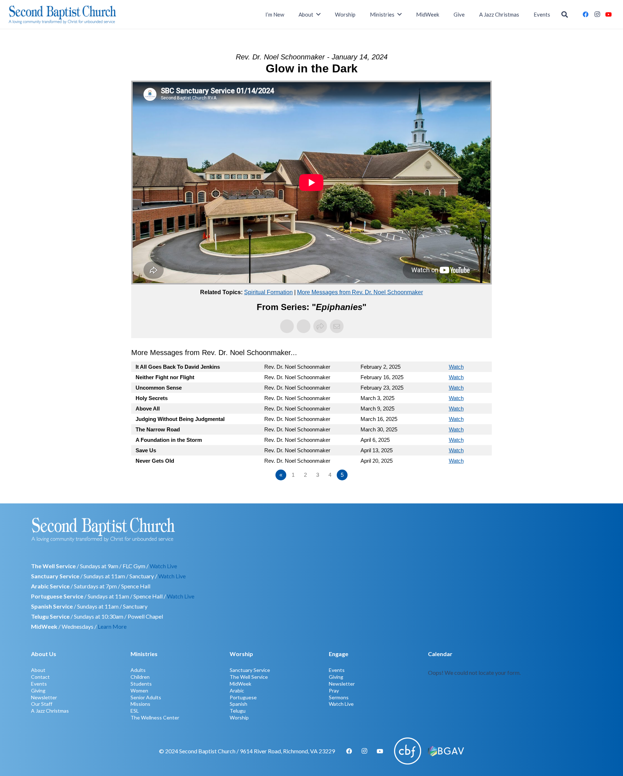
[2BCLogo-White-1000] (311, 529)
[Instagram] (597, 14)
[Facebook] (585, 14)
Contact (40, 677)
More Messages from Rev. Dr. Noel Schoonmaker (360, 292)
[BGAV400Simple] (446, 751)
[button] (564, 14)
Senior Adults (146, 697)
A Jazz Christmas (50, 711)
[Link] (510, 684)
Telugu (238, 711)
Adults (138, 670)
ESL (135, 711)
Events (39, 684)
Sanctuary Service (250, 670)
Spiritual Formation (268, 292)
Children (140, 677)
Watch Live (163, 565)
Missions (140, 704)
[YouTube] (608, 14)
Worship (239, 717)
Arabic (237, 690)
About (38, 670)
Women (139, 690)
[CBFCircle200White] (407, 750)
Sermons (339, 697)
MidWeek (240, 684)
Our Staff (41, 704)
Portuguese (243, 697)
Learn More (112, 626)
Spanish (238, 704)
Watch (456, 367)
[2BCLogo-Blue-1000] (62, 14)
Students (141, 684)
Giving (38, 690)
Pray (334, 690)
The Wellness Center (155, 717)
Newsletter (44, 697)
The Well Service (249, 677)
